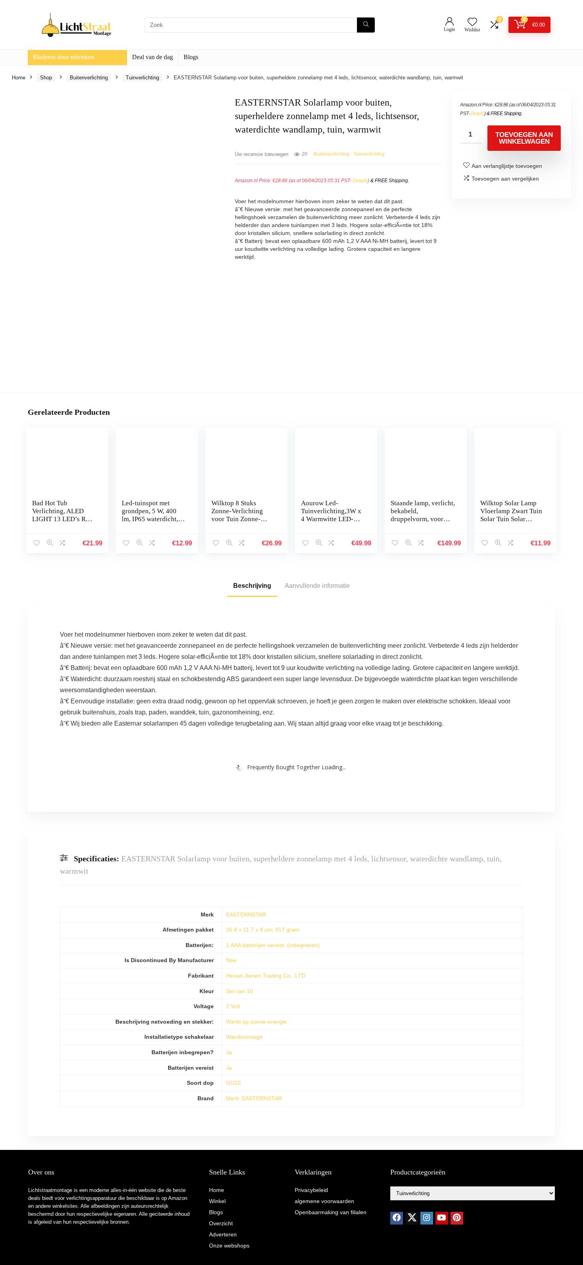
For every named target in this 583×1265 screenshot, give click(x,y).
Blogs (191, 57)
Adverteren (223, 1234)
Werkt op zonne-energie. (257, 1022)
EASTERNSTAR (246, 914)
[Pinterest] (457, 1218)
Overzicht (221, 1223)
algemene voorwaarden (324, 1201)
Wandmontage (244, 1037)
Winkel (217, 1201)
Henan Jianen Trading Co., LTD (265, 975)
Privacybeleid (311, 1190)
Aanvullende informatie (317, 585)
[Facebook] (396, 1218)
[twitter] (411, 1218)
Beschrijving (252, 585)
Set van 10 (239, 991)
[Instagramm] (426, 1218)
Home (18, 78)
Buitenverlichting (89, 78)
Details (360, 180)
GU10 (233, 1083)
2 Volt (233, 1006)
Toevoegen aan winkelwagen (524, 138)
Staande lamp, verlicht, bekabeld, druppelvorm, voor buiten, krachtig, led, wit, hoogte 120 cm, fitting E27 (423, 523)
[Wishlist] (472, 22)
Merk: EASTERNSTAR (254, 1098)
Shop (46, 78)
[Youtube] (441, 1218)
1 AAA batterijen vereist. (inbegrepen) (273, 945)
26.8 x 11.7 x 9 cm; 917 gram (262, 929)
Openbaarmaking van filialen (330, 1212)
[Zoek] (366, 25)
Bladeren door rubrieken (63, 57)
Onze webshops (229, 1245)
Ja (229, 1052)
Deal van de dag (152, 57)
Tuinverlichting (142, 78)
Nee (231, 960)
